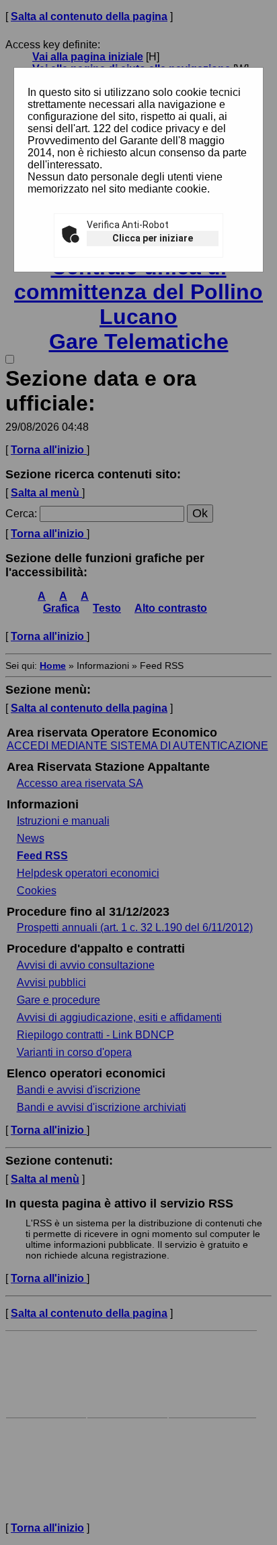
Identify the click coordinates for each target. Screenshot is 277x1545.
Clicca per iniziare (152, 238)
